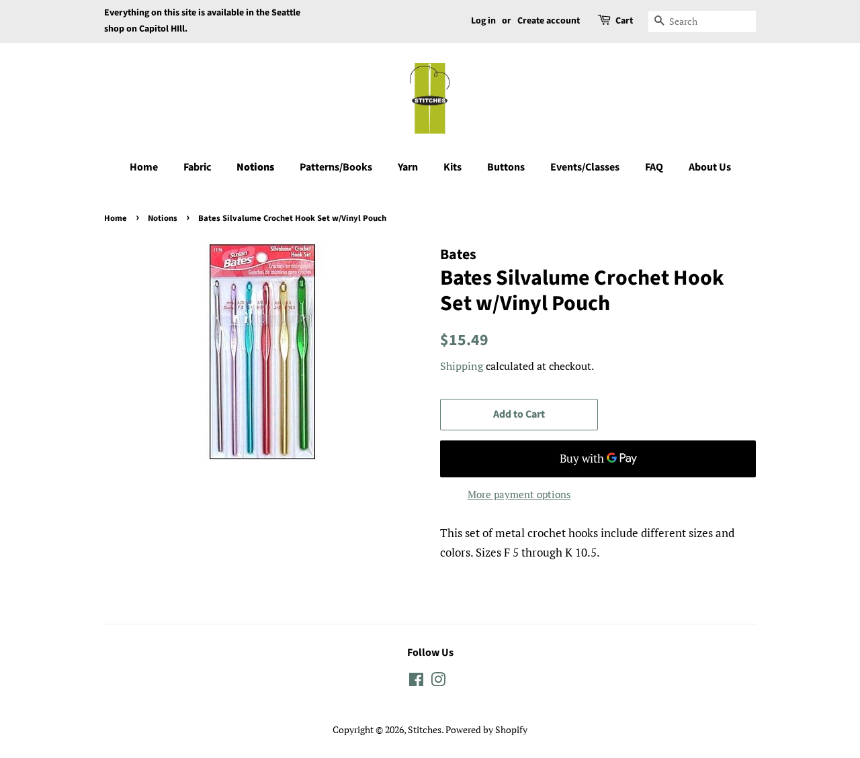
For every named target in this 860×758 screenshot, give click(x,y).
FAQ (654, 167)
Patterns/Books (336, 167)
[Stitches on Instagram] (438, 681)
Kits (452, 167)
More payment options (519, 494)
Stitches (424, 729)
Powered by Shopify (486, 729)
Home (144, 167)
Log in (483, 21)
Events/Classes (584, 167)
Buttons (506, 167)
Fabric (197, 167)
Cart (624, 21)
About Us (710, 167)
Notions (255, 167)
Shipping (461, 366)
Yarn (408, 167)
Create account (548, 21)
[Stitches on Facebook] (416, 681)
